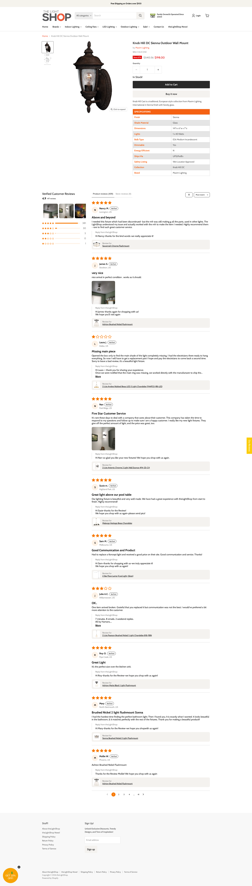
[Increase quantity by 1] (158, 69)
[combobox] (114, 15)
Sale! (145, 26)
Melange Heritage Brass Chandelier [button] (117, 523)
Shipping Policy (48, 836)
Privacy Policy (48, 844)
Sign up (91, 849)
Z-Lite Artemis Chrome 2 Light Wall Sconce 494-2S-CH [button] (126, 467)
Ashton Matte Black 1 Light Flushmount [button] (119, 685)
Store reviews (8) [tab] (123, 194)
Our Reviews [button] (249, 446)
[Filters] (189, 194)
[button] (64, 223)
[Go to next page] (144, 794)
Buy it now (171, 94)
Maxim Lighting (142, 47)
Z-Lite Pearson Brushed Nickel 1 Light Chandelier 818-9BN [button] (127, 635)
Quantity (136, 63)
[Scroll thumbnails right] (82, 211)
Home (45, 26)
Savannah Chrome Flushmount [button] (115, 246)
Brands (55, 26)
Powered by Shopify (50, 878)
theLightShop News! (178, 26)
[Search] (140, 15)
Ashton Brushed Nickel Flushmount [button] (117, 324)
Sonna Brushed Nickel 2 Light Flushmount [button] (120, 738)
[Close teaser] (19, 867)
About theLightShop (51, 828)
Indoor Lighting (72, 26)
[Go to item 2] (66, 211)
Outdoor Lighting (129, 26)
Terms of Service (49, 848)
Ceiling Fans (91, 26)
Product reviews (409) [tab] (103, 194)
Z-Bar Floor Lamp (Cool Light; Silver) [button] (117, 576)
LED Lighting (109, 26)
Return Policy (47, 840)
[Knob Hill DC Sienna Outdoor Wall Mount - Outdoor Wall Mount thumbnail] (47, 47)
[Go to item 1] (50, 211)
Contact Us (159, 26)
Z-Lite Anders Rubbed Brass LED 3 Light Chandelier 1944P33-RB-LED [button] (132, 386)
